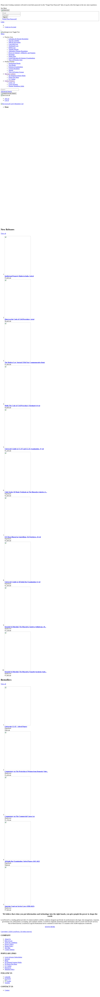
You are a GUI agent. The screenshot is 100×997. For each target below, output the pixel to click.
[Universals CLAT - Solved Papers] (18, 725)
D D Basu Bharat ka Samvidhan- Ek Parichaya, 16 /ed (23, 537)
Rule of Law (8, 941)
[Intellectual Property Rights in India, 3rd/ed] (18, 274)
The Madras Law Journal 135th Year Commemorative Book (25, 362)
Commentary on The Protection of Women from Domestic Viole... (26, 771)
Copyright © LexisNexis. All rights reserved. (16, 931)
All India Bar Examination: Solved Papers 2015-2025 (22, 861)
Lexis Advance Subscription (13, 957)
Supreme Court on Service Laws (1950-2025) (19, 906)
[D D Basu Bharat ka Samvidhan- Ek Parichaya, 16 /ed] (18, 535)
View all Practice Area (15, 60)
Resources (8, 968)
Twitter (9, 981)
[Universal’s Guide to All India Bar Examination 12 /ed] (18, 580)
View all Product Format (16, 72)
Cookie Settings (9, 949)
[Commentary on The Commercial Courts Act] (18, 814)
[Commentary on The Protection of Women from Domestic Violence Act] (18, 770)
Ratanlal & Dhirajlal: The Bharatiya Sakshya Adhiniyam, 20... (25, 627)
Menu (2, 34)
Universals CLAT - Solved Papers (16, 726)
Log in (7, 100)
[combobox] (10, 90)
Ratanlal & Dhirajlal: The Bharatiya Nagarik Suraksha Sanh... (25, 672)
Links (2, 22)
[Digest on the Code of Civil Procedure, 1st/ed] (18, 317)
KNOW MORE (50, 927)
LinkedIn (7, 977)
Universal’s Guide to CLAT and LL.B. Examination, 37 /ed (24, 449)
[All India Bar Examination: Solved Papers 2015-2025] (18, 859)
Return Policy (9, 946)
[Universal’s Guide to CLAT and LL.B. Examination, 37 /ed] (18, 447)
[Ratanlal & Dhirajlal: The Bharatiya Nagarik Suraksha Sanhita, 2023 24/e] (18, 670)
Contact (7, 990)
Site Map (7, 948)
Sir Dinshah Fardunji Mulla (13, 962)
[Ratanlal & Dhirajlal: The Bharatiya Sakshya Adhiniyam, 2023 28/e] (18, 625)
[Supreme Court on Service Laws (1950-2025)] (18, 904)
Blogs (6, 960)
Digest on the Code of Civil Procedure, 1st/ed (19, 319)
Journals (7, 959)
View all (3, 233)
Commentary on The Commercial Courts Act (20, 816)
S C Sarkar (8, 966)
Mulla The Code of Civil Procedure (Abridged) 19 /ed (22, 405)
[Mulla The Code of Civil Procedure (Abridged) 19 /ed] (18, 404)
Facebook (8, 978)
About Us (8, 939)
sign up (7, 99)
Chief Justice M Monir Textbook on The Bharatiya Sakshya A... (26, 492)
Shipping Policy (10, 969)
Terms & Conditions (11, 942)
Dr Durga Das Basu (11, 964)
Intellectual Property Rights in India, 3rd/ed (19, 276)
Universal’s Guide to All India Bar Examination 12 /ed (22, 582)
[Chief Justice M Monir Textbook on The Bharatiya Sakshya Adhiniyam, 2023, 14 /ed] (18, 490)
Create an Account (10, 27)
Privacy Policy (9, 944)
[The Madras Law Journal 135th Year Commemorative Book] (18, 361)
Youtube (7, 983)
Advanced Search (6, 91)
